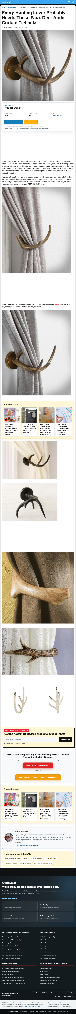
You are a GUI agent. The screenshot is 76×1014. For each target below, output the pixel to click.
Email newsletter (68, 996)
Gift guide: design (11, 863)
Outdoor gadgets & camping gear (12, 949)
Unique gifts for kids (46, 952)
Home (3, 7)
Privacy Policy (44, 974)
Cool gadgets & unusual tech (11, 937)
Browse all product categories (11, 958)
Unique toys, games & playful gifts (13, 952)
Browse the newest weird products (13, 968)
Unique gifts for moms (47, 949)
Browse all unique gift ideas (43, 863)
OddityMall (9, 882)
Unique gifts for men (46, 940)
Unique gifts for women (47, 943)
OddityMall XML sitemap (47, 983)
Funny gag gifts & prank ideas (11, 943)
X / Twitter (45, 992)
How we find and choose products (13, 977)
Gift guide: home (25, 863)
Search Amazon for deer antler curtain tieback (38, 777)
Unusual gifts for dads (47, 946)
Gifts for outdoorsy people (48, 955)
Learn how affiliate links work (32, 1006)
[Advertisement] (38, 147)
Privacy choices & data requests (50, 977)
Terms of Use (44, 971)
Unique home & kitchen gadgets (12, 940)
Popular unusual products (10, 971)
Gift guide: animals (36, 858)
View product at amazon (13, 122)
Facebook (36, 992)
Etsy (70, 304)
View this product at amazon (38, 765)
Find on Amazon (31, 122)
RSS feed (57, 996)
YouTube (70, 992)
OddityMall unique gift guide (49, 937)
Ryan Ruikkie (8, 27)
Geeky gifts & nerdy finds (10, 946)
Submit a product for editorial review (13, 983)
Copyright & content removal (49, 980)
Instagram (62, 992)
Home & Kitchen (12, 7)
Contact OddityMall (46, 968)
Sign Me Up (65, 739)
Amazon (58, 304)
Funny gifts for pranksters (48, 958)
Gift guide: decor (51, 858)
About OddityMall (7, 974)
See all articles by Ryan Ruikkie (26, 845)
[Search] (73, 2)
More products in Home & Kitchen (16, 858)
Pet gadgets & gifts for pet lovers (12, 955)
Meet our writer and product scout (13, 980)
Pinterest (53, 992)
